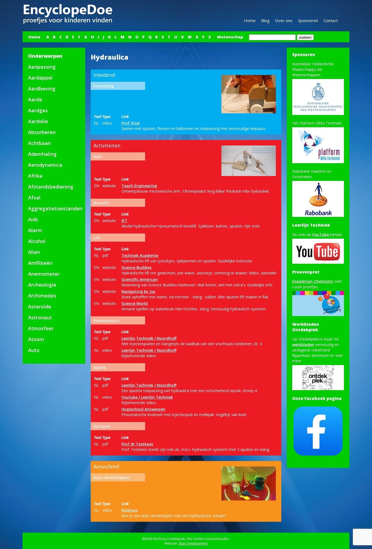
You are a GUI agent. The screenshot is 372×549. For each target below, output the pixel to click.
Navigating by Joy (138, 291)
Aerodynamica (45, 165)
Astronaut (40, 317)
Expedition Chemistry (312, 281)
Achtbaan (39, 143)
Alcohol (36, 241)
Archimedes (42, 295)
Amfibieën (40, 263)
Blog (265, 20)
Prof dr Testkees (137, 444)
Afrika (35, 175)
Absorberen (42, 132)
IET (124, 220)
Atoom (36, 339)
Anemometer (44, 274)
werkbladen (303, 344)
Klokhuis (129, 510)
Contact (331, 20)
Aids (33, 219)
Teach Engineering (139, 185)
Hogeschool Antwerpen (143, 409)
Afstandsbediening (50, 186)
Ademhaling (42, 154)
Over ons (283, 20)
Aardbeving (41, 88)
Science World (134, 303)
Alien (34, 252)
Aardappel (40, 77)
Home (250, 20)
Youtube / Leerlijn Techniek (147, 397)
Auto (33, 350)
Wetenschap (230, 37)
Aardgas (38, 110)
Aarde (35, 99)
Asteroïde (39, 306)
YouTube (321, 234)
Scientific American (139, 279)
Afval (34, 197)
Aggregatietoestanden (55, 208)
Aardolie (38, 121)
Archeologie (42, 284)
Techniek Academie (139, 255)
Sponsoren (308, 20)
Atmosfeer (41, 328)
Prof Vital (130, 123)
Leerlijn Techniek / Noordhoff (148, 338)
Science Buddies (136, 267)
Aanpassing (42, 66)
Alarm (35, 230)
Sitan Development (193, 543)
